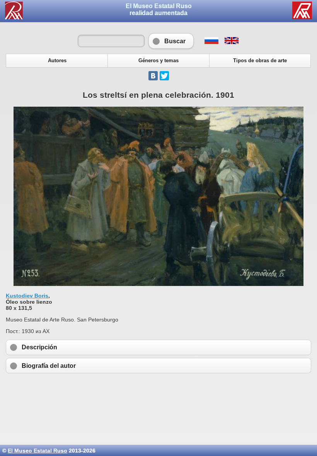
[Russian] (211, 42)
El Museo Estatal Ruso (37, 450)
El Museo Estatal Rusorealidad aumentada (159, 9)
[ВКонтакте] (153, 75)
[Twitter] (164, 75)
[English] (231, 42)
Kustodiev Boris (27, 296)
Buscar (171, 41)
